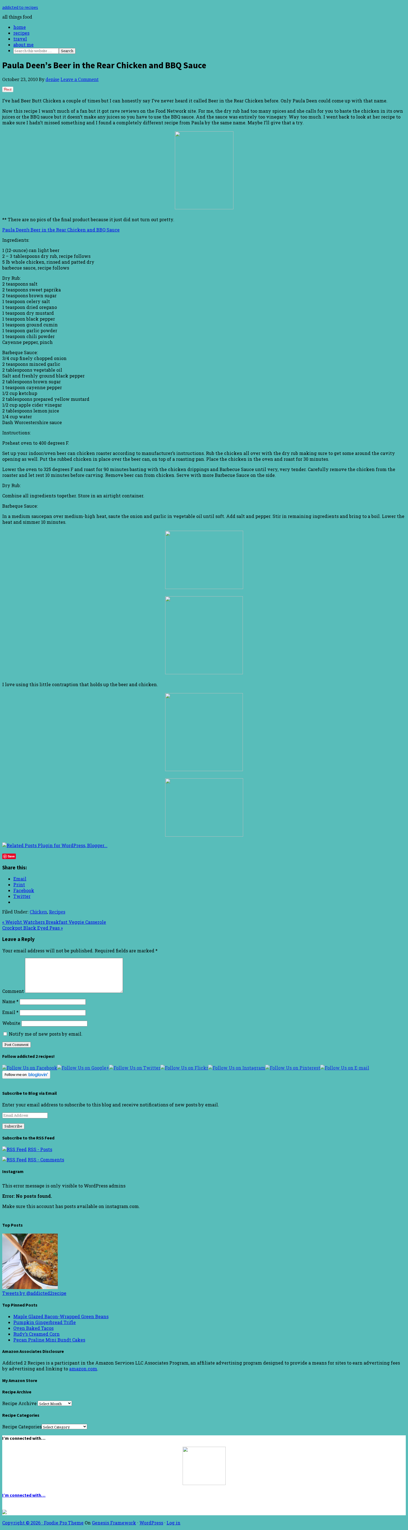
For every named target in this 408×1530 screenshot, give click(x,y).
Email (10, 1012)
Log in (173, 1523)
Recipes (57, 912)
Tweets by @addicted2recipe (34, 1293)
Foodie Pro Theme (64, 1523)
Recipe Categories (22, 1427)
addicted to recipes (20, 7)
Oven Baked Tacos (33, 1328)
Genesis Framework (114, 1523)
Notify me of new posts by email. (45, 1034)
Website (11, 1023)
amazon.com (83, 1369)
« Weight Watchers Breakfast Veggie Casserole (54, 922)
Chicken (38, 912)
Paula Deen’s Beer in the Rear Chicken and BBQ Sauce (61, 230)
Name (10, 1001)
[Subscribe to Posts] (14, 1149)
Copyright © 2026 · (23, 1523)
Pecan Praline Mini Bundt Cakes (49, 1340)
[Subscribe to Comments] (14, 1159)
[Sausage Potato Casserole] (30, 1287)
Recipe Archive (19, 1403)
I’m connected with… (24, 1495)
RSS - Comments (46, 1159)
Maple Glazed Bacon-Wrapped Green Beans (61, 1316)
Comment (13, 991)
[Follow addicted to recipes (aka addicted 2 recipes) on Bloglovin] (26, 1077)
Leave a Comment (80, 79)
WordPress (151, 1523)
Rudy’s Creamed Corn (36, 1334)
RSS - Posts (40, 1149)
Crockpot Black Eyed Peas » (32, 928)
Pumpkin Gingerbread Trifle (44, 1322)
